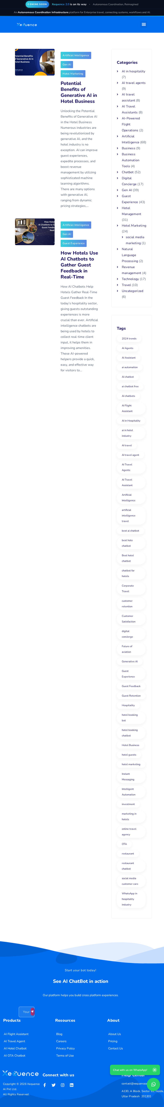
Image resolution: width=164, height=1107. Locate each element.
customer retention (127, 603)
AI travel (127, 445)
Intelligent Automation (128, 791)
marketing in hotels (129, 816)
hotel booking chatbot (130, 732)
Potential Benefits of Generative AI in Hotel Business (79, 92)
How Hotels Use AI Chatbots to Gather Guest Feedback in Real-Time (79, 265)
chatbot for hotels (128, 573)
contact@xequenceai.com (138, 1083)
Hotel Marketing (73, 74)
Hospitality (128, 705)
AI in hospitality (133, 71)
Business (128, 148)
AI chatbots (128, 396)
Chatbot (128, 172)
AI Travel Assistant (127, 482)
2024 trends (129, 338)
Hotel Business (130, 745)
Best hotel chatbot (128, 558)
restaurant (128, 853)
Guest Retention (131, 696)
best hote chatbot (127, 543)
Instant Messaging (128, 776)
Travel (126, 285)
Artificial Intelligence (76, 55)
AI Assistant (129, 358)
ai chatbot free (130, 386)
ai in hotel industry (127, 433)
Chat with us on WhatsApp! (130, 1070)
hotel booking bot (130, 717)
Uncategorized (132, 291)
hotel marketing (131, 764)
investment (128, 804)
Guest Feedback (131, 686)
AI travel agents (134, 83)
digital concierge (127, 634)
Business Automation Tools (131, 160)
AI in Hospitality (131, 421)
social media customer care (130, 881)
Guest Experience (74, 243)
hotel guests (129, 755)
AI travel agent (130, 455)
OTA (124, 844)
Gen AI (67, 64)
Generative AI (130, 661)
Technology (130, 279)
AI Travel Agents (127, 467)
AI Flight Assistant (127, 408)
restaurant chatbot (128, 866)
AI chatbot (128, 377)
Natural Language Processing (130, 255)
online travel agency (129, 831)
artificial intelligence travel (128, 515)
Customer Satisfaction (128, 618)
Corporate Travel (128, 588)
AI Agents (127, 348)
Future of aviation (127, 649)
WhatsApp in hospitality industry (129, 899)
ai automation (130, 367)
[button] (143, 24)
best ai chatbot (130, 531)
